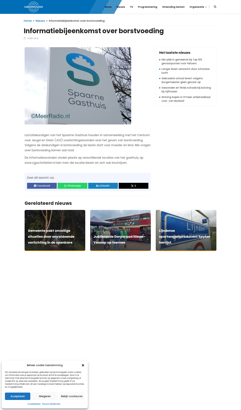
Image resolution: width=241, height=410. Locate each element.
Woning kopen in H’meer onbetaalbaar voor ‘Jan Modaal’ (186, 99)
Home (108, 7)
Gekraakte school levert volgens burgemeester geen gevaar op (182, 80)
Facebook (43, 186)
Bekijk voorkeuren (72, 396)
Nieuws (121, 7)
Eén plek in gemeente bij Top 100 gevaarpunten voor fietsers (181, 61)
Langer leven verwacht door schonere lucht (185, 70)
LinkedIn (104, 186)
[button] (83, 365)
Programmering (147, 7)
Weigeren (45, 396)
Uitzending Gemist (173, 7)
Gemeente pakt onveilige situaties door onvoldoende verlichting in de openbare (51, 236)
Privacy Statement (51, 403)
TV (131, 7)
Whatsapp (74, 186)
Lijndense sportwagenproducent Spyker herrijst (184, 236)
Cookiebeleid (34, 403)
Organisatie (197, 7)
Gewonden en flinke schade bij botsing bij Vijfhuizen (186, 89)
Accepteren (17, 396)
